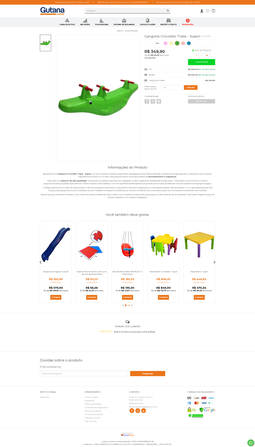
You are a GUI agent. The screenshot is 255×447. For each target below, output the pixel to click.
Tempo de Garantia (93, 411)
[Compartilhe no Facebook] (146, 101)
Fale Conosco (91, 421)
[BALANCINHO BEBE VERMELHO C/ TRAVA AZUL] (127, 244)
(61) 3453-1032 (137, 400)
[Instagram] (138, 411)
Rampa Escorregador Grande (56, 272)
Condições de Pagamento (96, 407)
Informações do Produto (127, 167)
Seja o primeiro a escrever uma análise (134, 331)
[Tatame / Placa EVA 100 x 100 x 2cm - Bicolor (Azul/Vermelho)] (91, 244)
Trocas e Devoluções (94, 414)
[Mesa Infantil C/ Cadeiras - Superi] (163, 244)
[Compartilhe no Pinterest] (158, 101)
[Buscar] (167, 10)
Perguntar (147, 373)
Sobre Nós (44, 397)
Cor (157, 43)
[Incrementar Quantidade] (207, 55)
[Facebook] (132, 411)
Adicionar (202, 101)
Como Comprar (91, 397)
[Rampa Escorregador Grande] (56, 244)
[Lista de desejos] (209, 10)
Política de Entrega (93, 404)
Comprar (201, 62)
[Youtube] (143, 411)
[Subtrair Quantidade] (196, 55)
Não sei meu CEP (150, 89)
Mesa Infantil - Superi (199, 272)
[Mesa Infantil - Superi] (199, 244)
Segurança (89, 401)
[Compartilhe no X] (152, 101)
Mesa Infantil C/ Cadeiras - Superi (163, 272)
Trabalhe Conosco (92, 418)
